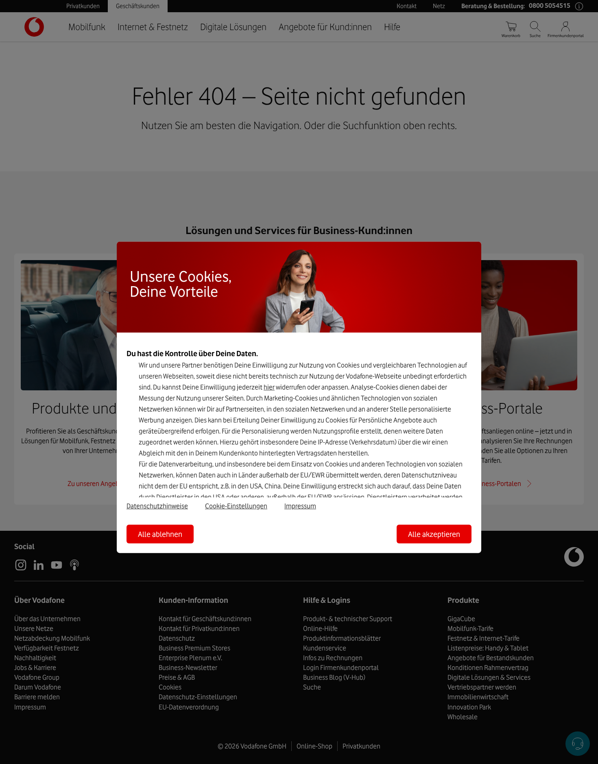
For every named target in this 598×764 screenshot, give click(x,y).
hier (269, 387)
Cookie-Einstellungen (236, 505)
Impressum (300, 505)
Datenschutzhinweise (157, 505)
